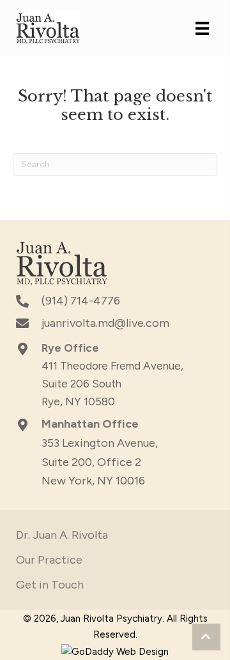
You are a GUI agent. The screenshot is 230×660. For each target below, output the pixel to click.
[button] (206, 637)
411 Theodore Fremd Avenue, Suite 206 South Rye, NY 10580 (112, 383)
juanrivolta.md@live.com (105, 323)
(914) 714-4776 (81, 301)
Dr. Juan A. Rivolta (62, 535)
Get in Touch (50, 585)
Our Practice (49, 560)
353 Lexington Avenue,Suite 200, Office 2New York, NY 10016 (100, 462)
